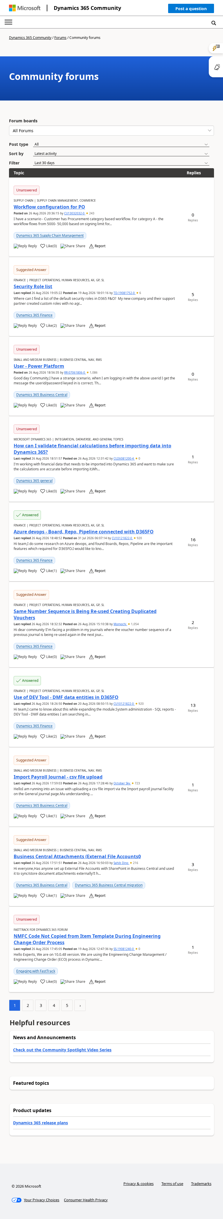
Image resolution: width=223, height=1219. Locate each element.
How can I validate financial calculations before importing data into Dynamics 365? (92, 448)
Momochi (120, 624)
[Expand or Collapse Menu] (8, 22)
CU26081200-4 (124, 458)
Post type (18, 144)
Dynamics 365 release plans (40, 1122)
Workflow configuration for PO (49, 207)
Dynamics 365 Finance (34, 315)
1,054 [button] (134, 624)
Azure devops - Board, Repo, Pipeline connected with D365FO (84, 531)
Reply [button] (32, 246)
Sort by (16, 153)
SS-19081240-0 (124, 949)
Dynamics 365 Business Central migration (109, 885)
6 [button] (140, 293)
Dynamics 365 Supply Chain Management (50, 235)
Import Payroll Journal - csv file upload (58, 777)
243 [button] (91, 213)
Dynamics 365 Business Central (41, 394)
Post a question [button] (191, 8)
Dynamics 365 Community (87, 7)
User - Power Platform (39, 366)
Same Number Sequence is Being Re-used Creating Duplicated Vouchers (85, 614)
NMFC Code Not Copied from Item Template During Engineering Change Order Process (87, 939)
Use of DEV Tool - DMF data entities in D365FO (66, 697)
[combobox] (111, 131)
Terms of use (172, 1183)
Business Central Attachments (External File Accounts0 (77, 856)
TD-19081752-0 (125, 293)
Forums (60, 37)
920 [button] (139, 538)
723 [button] (137, 783)
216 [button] (135, 863)
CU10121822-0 (122, 538)
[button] (191, 10)
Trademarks (201, 1183)
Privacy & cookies (138, 1183)
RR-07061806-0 (75, 372)
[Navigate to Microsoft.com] (24, 8)
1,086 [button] (93, 372)
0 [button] (139, 458)
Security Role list (33, 286)
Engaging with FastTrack (35, 971)
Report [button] (100, 246)
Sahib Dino (121, 863)
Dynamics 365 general (34, 480)
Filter (14, 163)
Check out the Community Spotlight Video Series (62, 1050)
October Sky (122, 783)
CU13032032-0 (74, 213)
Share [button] (80, 246)
